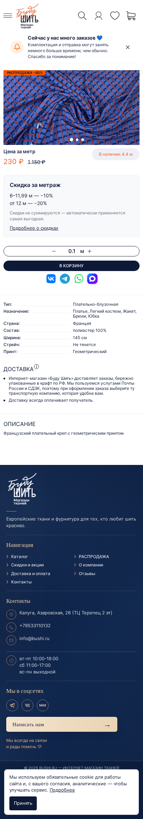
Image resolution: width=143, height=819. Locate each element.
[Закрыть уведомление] (128, 47)
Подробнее (62, 790)
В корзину (71, 265)
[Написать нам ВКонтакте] (51, 278)
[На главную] (71, 489)
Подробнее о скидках (34, 228)
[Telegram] (12, 705)
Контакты (21, 581)
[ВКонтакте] (27, 705)
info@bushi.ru (34, 638)
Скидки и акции (27, 564)
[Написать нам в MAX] (92, 278)
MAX (42, 705)
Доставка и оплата (30, 573)
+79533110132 (35, 625)
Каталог (19, 556)
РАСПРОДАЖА (94, 556)
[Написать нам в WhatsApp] (78, 278)
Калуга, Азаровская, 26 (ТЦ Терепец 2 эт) (65, 612)
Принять (23, 803)
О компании (91, 564)
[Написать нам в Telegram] (64, 278)
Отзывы (87, 573)
